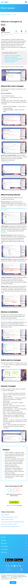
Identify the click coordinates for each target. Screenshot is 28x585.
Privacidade (10, 572)
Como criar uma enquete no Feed (9, 517)
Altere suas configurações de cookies (11, 578)
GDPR (14, 572)
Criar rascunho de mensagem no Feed (10, 526)
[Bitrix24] (4, 2)
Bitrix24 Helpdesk (5, 14)
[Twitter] (9, 566)
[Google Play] (18, 560)
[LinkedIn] (20, 566)
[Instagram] (17, 566)
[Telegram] (11, 566)
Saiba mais (8, 576)
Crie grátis (19, 505)
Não (17, 490)
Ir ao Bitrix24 (14, 502)
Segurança (18, 572)
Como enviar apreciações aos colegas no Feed (12, 521)
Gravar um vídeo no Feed (7, 519)
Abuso (22, 572)
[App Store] (9, 560)
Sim (10, 490)
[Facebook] (6, 566)
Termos (5, 572)
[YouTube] (14, 566)
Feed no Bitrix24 (5, 515)
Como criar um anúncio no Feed (9, 524)
